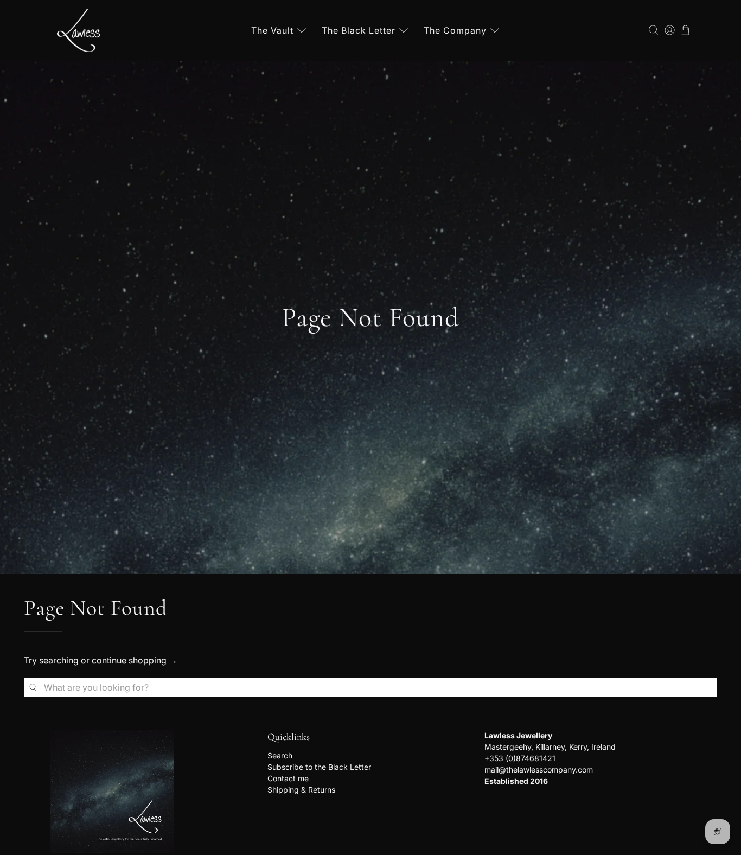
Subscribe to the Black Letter (319, 766)
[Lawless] (78, 30)
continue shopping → (134, 660)
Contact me (288, 778)
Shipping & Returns (301, 789)
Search (279, 755)
